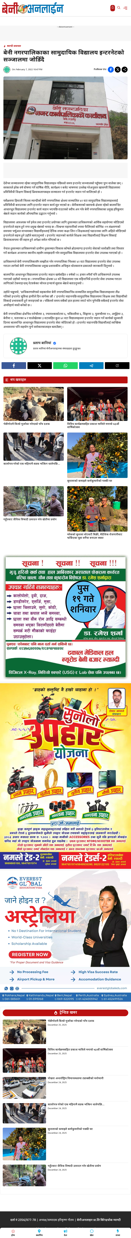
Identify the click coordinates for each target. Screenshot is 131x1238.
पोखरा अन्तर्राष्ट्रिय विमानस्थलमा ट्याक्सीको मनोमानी (76, 1078)
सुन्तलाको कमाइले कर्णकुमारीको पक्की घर (89, 481)
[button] (119, 8)
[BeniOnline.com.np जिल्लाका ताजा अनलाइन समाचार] (33, 8)
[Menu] (126, 8)
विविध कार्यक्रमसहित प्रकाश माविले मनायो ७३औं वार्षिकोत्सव (93, 425)
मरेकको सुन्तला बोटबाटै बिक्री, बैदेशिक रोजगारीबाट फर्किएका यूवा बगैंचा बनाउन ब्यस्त (94, 536)
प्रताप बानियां (42, 343)
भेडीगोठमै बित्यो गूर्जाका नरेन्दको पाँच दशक (26, 424)
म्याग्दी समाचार (14, 46)
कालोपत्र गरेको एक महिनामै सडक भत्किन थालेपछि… (31, 464)
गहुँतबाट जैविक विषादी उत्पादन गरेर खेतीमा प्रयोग (30, 519)
